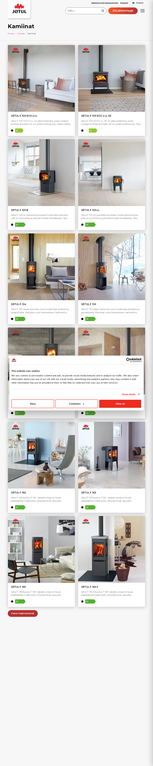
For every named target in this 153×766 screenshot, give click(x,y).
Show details (129, 394)
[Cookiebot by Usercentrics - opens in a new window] (128, 360)
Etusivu (11, 34)
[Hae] (103, 11)
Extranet (124, 3)
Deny (32, 403)
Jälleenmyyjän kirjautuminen (104, 3)
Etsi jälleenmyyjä (123, 10)
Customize (75, 403)
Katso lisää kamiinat (22, 613)
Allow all (120, 403)
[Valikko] (142, 11)
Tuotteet (21, 34)
